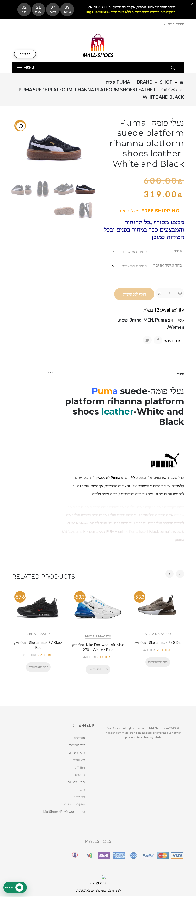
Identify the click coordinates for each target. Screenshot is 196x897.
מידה (178, 250)
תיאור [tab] (51, 372)
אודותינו (79, 738)
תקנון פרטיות (76, 782)
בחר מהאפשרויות (38, 667)
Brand (145, 82)
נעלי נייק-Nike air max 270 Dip (158, 642)
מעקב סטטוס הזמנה (72, 804)
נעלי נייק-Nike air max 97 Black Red (38, 645)
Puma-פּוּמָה (118, 82)
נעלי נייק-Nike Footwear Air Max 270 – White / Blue (98, 647)
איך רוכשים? (76, 745)
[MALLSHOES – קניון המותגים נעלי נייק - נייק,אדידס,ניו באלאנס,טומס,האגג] (98, 45)
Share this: (172, 341)
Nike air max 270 (98, 636)
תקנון (81, 789)
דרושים (80, 775)
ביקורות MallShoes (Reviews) (64, 812)
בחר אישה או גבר (167, 264)
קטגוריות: (176, 320)
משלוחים (79, 760)
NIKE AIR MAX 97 (38, 634)
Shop (166, 82)
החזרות (80, 767)
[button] (20, 126)
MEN (148, 320)
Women (176, 327)
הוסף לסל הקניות (134, 294)
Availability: (172, 310)
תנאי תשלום (77, 752)
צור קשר (79, 797)
